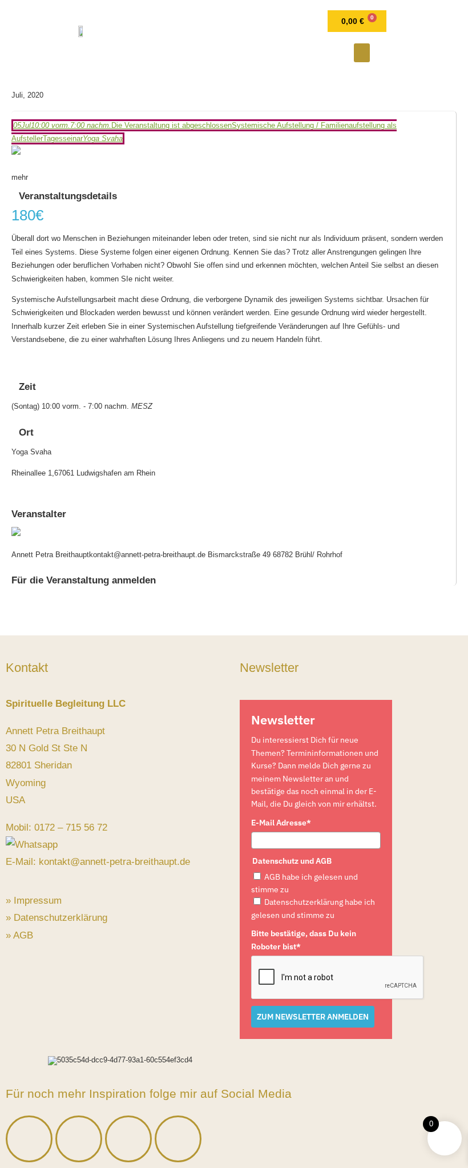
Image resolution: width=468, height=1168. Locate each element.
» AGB (19, 935)
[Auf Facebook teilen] (14, 483)
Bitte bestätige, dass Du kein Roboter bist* (303, 939)
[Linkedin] (128, 1138)
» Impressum (34, 900)
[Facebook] (29, 1138)
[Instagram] (78, 1138)
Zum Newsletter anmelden (313, 1017)
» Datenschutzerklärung (56, 917)
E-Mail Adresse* (281, 822)
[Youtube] (178, 1138)
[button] (362, 52)
